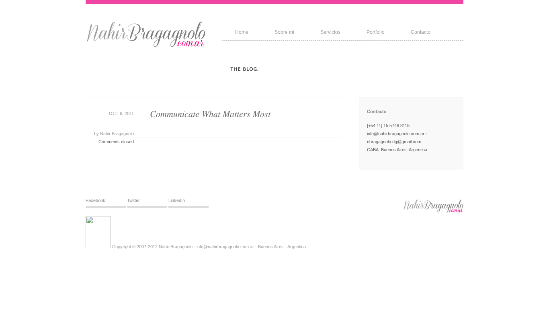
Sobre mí (284, 32)
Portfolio (376, 32)
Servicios (330, 32)
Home (241, 32)
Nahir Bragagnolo (116, 133)
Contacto (420, 32)
